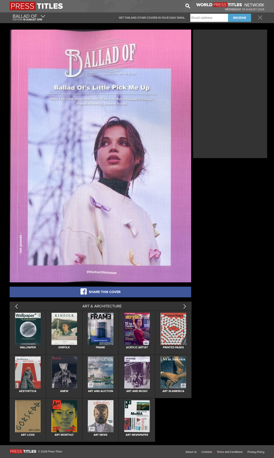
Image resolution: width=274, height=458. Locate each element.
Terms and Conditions (230, 452)
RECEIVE (239, 18)
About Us (191, 452)
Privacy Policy (255, 452)
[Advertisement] (230, 61)
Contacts (206, 452)
